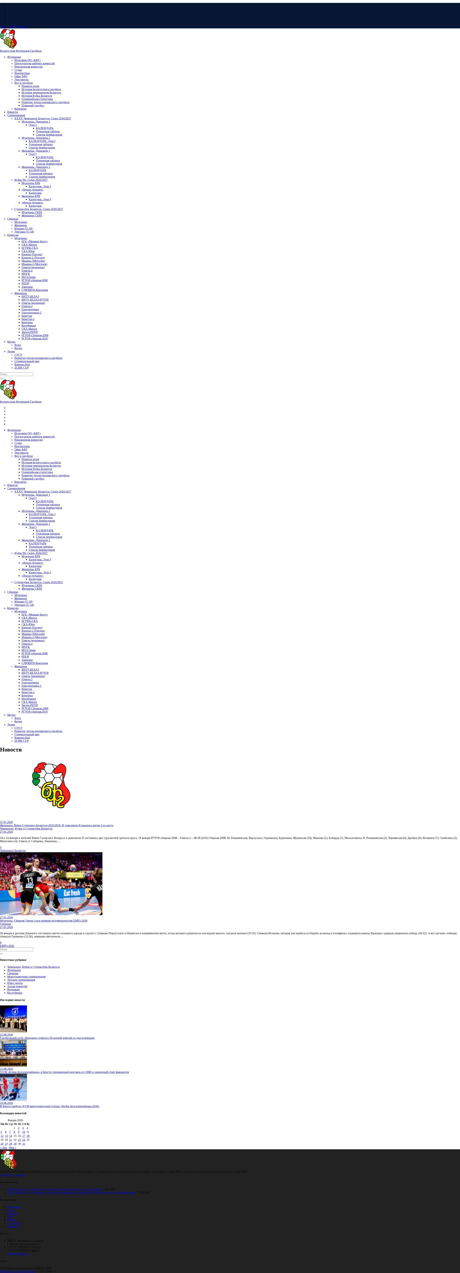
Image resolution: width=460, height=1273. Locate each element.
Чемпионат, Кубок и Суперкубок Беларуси (33, 966)
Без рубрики (14, 992)
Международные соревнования (26, 976)
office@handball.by (18, 1253)
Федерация (14, 970)
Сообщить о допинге (13, 1174)
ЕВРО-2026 (7, 945)
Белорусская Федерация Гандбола (21, 50)
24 (23, 1139)
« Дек (3, 1147)
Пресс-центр (15, 983)
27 (6, 1143)
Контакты (13, 1226)
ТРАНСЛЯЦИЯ (13, 26)
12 (2, 1135)
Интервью (13, 989)
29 (15, 1143)
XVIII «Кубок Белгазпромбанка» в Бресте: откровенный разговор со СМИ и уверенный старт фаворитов (71, 1192)
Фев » (12, 1147)
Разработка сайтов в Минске (17, 1271)
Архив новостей (17, 986)
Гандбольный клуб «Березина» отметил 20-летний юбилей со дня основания (54, 1189)
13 (6, 1135)
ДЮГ (10, 1216)
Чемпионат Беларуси (13, 850)
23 (19, 1139)
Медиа (11, 1210)
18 (28, 1135)
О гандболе (14, 1223)
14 (10, 1135)
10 (23, 1131)
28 (10, 1143)
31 (23, 1143)
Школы (11, 1219)
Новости (12, 1213)
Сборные (12, 973)
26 (2, 1143)
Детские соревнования (21, 979)
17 (23, 1135)
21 (10, 1139)
